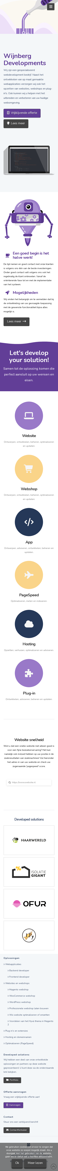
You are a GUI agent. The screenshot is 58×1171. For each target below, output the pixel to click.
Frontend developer (19, 976)
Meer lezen (35, 1163)
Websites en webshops (17, 983)
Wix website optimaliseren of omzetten (29, 1014)
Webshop (29, 489)
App (29, 542)
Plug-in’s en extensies (16, 1030)
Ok (17, 1163)
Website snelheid (29, 739)
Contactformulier (18, 1130)
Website (29, 435)
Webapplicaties (13, 964)
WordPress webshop (20, 1002)
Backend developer (19, 970)
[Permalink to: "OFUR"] (29, 904)
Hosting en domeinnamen (18, 1037)
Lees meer (18, 123)
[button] (51, 6)
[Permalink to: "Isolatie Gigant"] (29, 872)
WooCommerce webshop (22, 995)
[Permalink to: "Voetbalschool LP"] (29, 935)
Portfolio (14, 1080)
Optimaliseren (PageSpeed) (19, 1043)
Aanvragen (14, 1105)
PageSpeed (29, 595)
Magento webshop (19, 989)
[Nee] (54, 1157)
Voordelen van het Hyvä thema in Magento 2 (30, 1023)
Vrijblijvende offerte (24, 113)
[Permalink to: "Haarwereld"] (29, 840)
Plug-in (29, 693)
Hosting (29, 644)
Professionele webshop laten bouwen (28, 1008)
